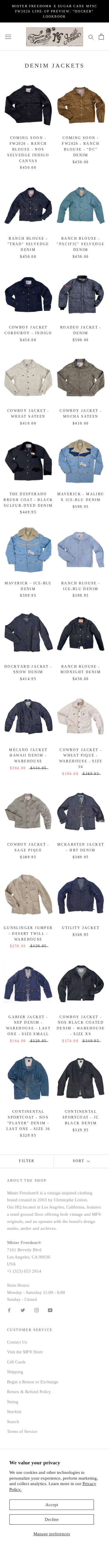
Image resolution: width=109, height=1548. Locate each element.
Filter (26, 1161)
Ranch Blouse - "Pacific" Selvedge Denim (80, 244)
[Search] (91, 36)
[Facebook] (9, 1310)
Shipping (15, 1371)
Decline (52, 1519)
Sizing (12, 1401)
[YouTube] (50, 1310)
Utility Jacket (80, 928)
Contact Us (17, 1342)
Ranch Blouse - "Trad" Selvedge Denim (28, 244)
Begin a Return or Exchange (32, 1382)
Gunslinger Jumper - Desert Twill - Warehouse (28, 933)
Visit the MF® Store (25, 1352)
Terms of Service (22, 1431)
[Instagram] (36, 1310)
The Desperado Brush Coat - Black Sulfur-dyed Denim (28, 500)
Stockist (14, 1411)
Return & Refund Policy (29, 1391)
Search (13, 1421)
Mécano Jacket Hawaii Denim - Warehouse (28, 755)
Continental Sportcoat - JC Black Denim (80, 1117)
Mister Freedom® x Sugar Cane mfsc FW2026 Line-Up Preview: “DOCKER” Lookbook (54, 11)
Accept (51, 1504)
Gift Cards (16, 1362)
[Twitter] (23, 1310)
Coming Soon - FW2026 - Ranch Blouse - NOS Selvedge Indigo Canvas (28, 149)
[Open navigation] (8, 36)
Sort (79, 1161)
